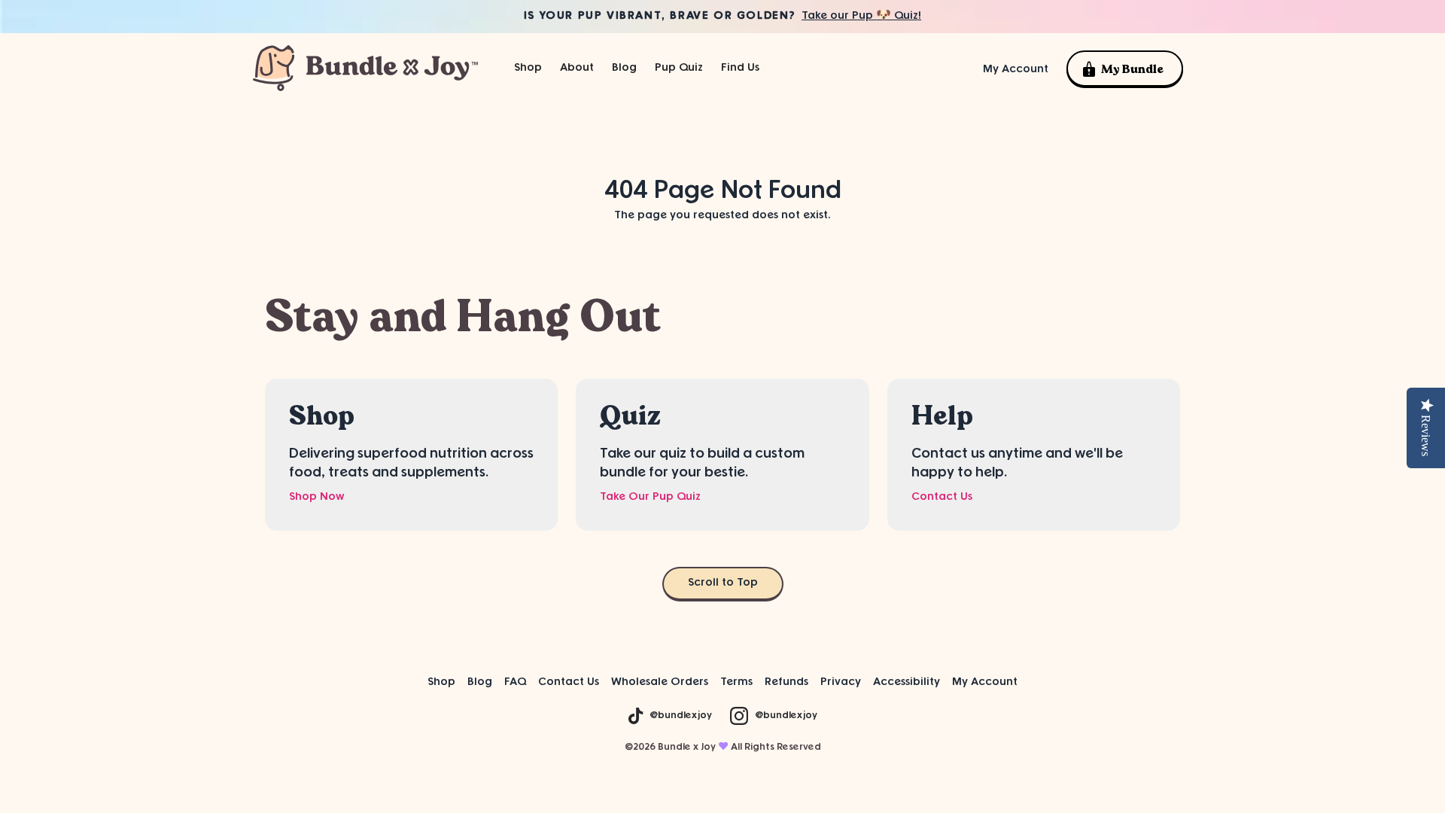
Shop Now (317, 497)
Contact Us (941, 497)
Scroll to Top (723, 583)
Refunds (786, 682)
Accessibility (906, 682)
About (577, 68)
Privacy (840, 682)
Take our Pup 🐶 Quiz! (861, 16)
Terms (736, 682)
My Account (1015, 70)
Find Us (740, 68)
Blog (624, 68)
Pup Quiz (679, 68)
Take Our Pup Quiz (650, 497)
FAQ (515, 682)
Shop (441, 682)
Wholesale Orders (659, 682)
